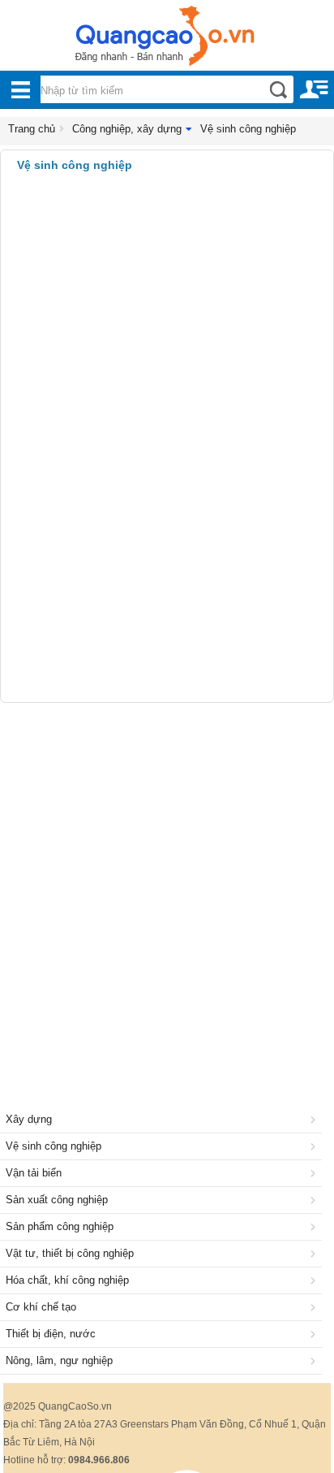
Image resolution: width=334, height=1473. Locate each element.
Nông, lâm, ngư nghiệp (59, 1360)
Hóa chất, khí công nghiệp (67, 1280)
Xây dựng (29, 1119)
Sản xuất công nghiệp (57, 1200)
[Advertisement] (167, 886)
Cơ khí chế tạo (41, 1307)
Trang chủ (31, 129)
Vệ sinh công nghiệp (248, 129)
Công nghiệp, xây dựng (127, 129)
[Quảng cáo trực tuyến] (167, 40)
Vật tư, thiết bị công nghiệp (70, 1253)
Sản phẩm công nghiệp (59, 1226)
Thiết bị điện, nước (51, 1334)
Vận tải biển (34, 1173)
